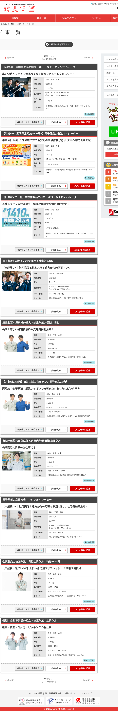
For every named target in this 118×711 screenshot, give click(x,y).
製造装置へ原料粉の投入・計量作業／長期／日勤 (30, 322)
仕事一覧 (41, 18)
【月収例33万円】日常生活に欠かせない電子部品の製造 (34, 381)
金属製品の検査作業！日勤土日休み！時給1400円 (31, 561)
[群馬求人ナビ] (20, 7)
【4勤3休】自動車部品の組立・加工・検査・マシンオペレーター (40, 67)
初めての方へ (69, 18)
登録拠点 (96, 18)
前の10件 (11, 58)
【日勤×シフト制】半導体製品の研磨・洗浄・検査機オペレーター (40, 197)
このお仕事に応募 (82, 122)
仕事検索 (14, 18)
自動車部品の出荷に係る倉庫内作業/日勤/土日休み (31, 440)
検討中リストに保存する (28, 122)
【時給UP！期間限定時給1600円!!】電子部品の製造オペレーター (40, 133)
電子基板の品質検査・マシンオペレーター (27, 499)
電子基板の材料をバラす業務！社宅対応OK (27, 260)
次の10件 (87, 58)
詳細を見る (56, 122)
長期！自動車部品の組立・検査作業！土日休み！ (30, 620)
